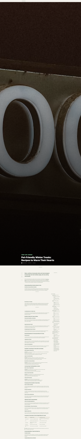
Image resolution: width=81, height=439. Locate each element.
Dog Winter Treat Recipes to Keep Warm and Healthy (55, 310)
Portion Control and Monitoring (56, 325)
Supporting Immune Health (56, 303)
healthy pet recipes (41, 281)
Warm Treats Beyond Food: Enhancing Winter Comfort (55, 338)
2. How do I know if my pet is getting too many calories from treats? (56, 345)
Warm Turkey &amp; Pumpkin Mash (56, 318)
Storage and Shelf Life (56, 324)
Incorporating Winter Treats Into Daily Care (55, 333)
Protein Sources (55, 307)
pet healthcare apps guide (40, 396)
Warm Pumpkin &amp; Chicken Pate (57, 312)
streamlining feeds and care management (36, 435)
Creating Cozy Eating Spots (56, 339)
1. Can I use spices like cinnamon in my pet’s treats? (56, 343)
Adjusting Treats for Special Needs (55, 326)
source (31, 413)
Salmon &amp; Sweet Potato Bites (56, 319)
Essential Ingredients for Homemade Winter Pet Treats (56, 306)
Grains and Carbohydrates (56, 309)
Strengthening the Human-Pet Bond (57, 304)
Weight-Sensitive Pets (56, 330)
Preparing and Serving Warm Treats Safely (56, 322)
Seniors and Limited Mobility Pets (56, 327)
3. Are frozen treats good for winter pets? (56, 346)
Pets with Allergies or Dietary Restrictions (56, 329)
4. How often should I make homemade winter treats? (56, 348)
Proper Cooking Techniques (56, 323)
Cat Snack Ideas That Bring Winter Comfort (55, 316)
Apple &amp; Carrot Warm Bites (56, 313)
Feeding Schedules (55, 334)
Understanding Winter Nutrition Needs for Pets (55, 295)
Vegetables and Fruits (56, 308)
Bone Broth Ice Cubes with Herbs (56, 315)
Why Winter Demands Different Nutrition (57, 297)
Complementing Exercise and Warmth (56, 335)
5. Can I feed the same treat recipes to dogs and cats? (56, 349)
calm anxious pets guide (42, 403)
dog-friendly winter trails (37, 341)
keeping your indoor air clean (32, 326)
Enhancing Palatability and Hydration (56, 302)
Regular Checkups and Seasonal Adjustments (56, 341)
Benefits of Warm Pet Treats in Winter (55, 301)
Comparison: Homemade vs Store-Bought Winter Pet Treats (55, 331)
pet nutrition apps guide (43, 346)
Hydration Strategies (56, 340)
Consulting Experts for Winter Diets (57, 299)
